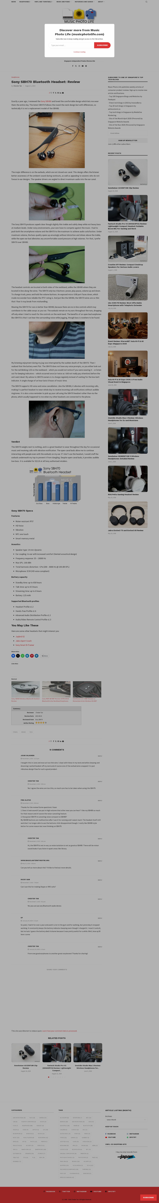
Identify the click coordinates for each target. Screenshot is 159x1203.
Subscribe (102, 45)
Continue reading (79, 52)
